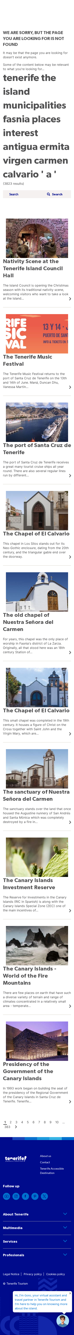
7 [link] (39, 1122)
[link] (37, 260)
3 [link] (16, 1122)
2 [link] (11, 1122)
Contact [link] (45, 1162)
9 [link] (51, 1122)
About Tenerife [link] (16, 1214)
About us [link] (45, 1156)
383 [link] (7, 1127)
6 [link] (34, 1122)
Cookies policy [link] (55, 1274)
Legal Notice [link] (11, 1274)
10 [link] (57, 1122)
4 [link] (22, 1122)
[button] (54, 194)
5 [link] (28, 1122)
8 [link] (45, 1122)
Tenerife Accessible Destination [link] (52, 1171)
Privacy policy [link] (33, 1274)
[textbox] (27, 194)
